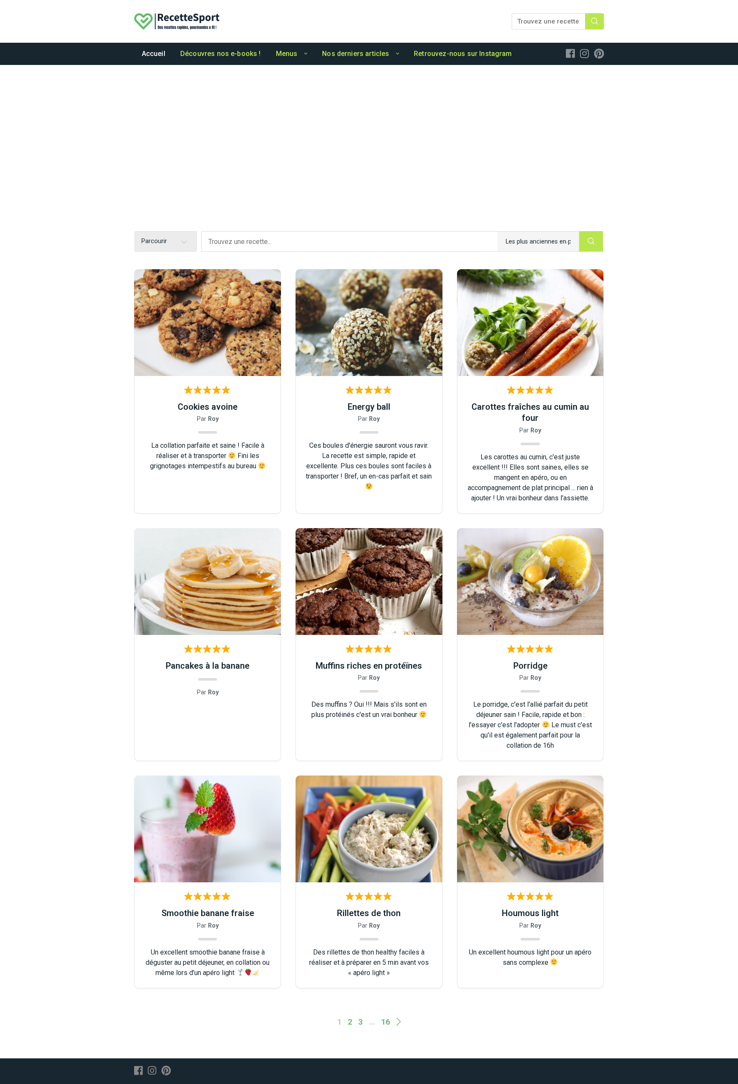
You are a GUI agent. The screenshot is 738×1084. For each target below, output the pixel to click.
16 (385, 1022)
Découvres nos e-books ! (220, 54)
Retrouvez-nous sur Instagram (463, 54)
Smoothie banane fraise (207, 913)
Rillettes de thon (369, 913)
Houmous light (530, 913)
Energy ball (369, 407)
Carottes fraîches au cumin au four (530, 412)
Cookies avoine (207, 407)
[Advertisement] (369, 129)
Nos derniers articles (355, 54)
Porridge (530, 666)
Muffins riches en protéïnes (369, 666)
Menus (287, 54)
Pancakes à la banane (207, 666)
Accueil (153, 54)
